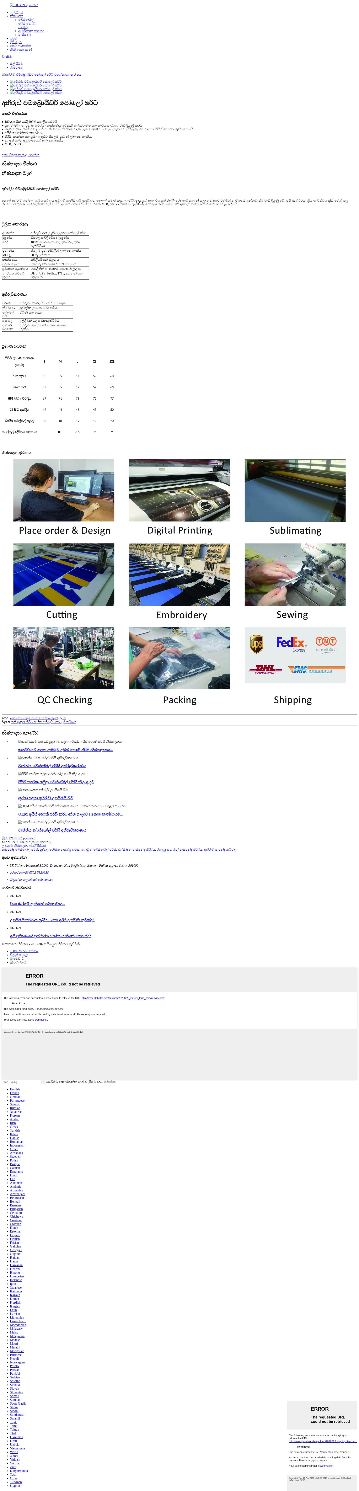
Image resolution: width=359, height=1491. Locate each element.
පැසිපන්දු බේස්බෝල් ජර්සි (20, 849)
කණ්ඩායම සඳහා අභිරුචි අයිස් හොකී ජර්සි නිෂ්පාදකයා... (65, 750)
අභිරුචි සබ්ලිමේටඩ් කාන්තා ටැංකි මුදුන (38, 718)
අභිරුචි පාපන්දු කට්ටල (220, 849)
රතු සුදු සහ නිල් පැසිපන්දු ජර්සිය (179, 849)
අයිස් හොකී (26, 23)
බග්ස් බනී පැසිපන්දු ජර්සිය (136, 849)
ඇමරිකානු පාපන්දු (31, 31)
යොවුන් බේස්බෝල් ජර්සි (98, 849)
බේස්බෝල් (25, 19)
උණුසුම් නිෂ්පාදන (14, 846)
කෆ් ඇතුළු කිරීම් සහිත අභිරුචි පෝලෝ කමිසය (43, 722)
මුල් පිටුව (16, 12)
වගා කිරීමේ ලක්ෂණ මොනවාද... (37, 904)
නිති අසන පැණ (21, 49)
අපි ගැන (16, 42)
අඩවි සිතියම (38, 846)
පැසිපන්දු (24, 34)
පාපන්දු (23, 27)
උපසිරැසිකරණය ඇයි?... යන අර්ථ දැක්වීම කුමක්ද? (52, 920)
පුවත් (13, 38)
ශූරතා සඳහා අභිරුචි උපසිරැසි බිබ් (45, 798)
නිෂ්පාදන (16, 16)
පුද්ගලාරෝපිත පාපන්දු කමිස (59, 849)
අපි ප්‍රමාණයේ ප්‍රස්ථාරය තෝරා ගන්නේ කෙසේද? (50, 936)
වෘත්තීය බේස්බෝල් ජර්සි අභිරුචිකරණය (52, 766)
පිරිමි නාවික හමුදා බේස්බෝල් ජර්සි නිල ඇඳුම (56, 782)
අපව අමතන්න (20, 46)
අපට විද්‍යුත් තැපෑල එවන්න (20, 155)
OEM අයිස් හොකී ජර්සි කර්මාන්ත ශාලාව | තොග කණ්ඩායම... (70, 814)
